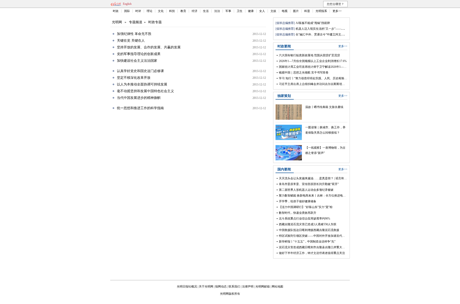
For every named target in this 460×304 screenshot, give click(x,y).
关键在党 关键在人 (131, 40)
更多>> (337, 11)
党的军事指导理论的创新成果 (139, 54)
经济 (194, 11)
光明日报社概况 (187, 286)
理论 (149, 11)
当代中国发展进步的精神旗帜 (139, 98)
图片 (296, 11)
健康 (251, 11)
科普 (307, 11)
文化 (161, 11)
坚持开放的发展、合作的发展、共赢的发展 (149, 47)
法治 (217, 11)
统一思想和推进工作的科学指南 (140, 108)
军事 (228, 11)
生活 (206, 11)
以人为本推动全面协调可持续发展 (142, 84)
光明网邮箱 (262, 286)
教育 (183, 11)
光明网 (117, 22)
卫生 (239, 11)
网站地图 (277, 286)
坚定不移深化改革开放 (133, 77)
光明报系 (321, 11)
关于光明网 (206, 286)
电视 (285, 11)
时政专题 (155, 22)
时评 (138, 11)
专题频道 (135, 22)
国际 (127, 11)
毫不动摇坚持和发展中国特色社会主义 (145, 91)
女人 (262, 11)
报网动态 (221, 286)
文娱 (273, 11)
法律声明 (247, 286)
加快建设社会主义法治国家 (137, 60)
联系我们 (234, 286)
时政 (116, 11)
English (127, 4)
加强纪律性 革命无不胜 (134, 34)
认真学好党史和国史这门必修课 (140, 71)
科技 (172, 11)
